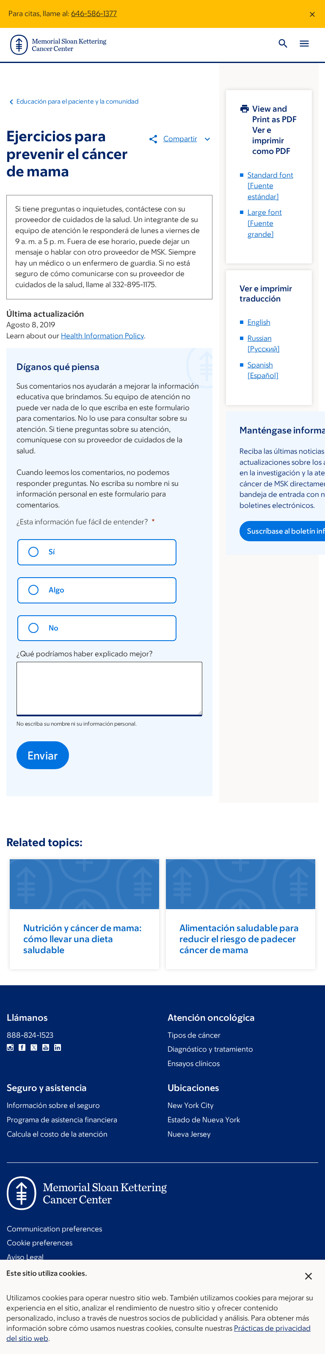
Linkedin (57, 1047)
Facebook (22, 1047)
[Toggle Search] (283, 45)
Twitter (33, 1047)
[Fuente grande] (265, 223)
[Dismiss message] (312, 13)
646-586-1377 (94, 13)
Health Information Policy (102, 336)
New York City (191, 1105)
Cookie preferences (39, 1243)
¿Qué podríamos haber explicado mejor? (85, 654)
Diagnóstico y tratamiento (210, 1049)
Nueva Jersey (189, 1134)
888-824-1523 (30, 1035)
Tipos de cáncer (194, 1035)
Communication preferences (54, 1229)
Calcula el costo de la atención (57, 1134)
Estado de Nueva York (204, 1120)
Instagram (10, 1047)
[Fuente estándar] (270, 186)
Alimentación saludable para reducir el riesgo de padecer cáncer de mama (239, 939)
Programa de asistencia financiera (62, 1120)
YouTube (45, 1047)
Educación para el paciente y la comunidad (77, 101)
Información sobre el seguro (53, 1105)
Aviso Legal (25, 1257)
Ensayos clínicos (194, 1063)
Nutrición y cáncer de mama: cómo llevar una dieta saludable (82, 939)
